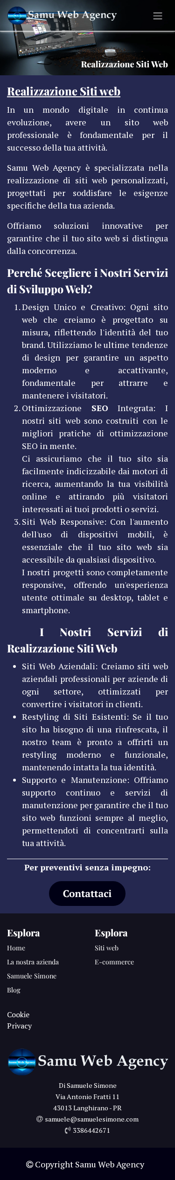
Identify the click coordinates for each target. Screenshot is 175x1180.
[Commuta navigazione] (157, 15)
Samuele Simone (31, 975)
